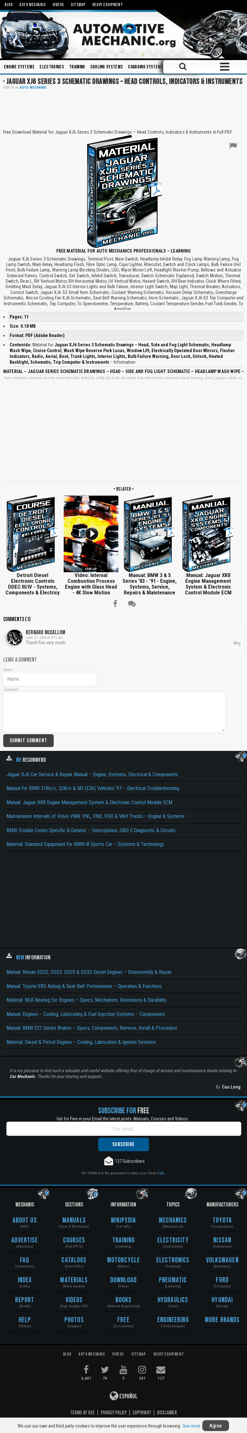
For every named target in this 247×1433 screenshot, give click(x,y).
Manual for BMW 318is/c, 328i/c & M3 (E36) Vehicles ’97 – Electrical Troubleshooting (92, 788)
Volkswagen (222, 1260)
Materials (74, 1280)
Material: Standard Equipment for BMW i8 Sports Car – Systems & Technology (85, 844)
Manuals (74, 1220)
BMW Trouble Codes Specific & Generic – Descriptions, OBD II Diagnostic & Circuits (91, 830)
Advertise (24, 1240)
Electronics (52, 67)
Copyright (142, 1413)
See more (191, 1426)
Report (24, 1300)
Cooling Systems (106, 67)
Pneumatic (173, 1280)
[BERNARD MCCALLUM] (15, 637)
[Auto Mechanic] (123, 34)
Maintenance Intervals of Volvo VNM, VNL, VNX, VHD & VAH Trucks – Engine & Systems (95, 816)
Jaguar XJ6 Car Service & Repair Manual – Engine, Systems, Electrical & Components (92, 774)
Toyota (222, 1220)
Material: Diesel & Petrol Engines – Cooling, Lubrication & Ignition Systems (81, 1042)
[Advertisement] (123, 108)
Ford (222, 1280)
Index (25, 1280)
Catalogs (74, 1260)
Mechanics (173, 1220)
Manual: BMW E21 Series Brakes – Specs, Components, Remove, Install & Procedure (91, 1028)
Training (77, 67)
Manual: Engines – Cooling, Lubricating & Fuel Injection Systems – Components (85, 1014)
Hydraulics (173, 1300)
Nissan (222, 1240)
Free (123, 1320)
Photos (74, 1320)
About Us (25, 1220)
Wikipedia (123, 1220)
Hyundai (222, 1300)
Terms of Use (82, 1413)
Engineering (173, 1320)
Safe (160, 1173)
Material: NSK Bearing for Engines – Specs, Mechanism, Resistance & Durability (86, 1000)
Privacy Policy (114, 1413)
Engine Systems (19, 67)
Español (128, 1396)
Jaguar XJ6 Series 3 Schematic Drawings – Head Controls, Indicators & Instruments (124, 81)
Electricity (173, 1240)
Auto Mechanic (33, 87)
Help (25, 1320)
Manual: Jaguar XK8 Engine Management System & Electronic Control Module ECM (89, 802)
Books (123, 1300)
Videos (74, 1300)
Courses (74, 1240)
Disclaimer (167, 1413)
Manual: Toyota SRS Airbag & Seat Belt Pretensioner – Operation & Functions (84, 986)
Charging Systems (145, 67)
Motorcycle (123, 1260)
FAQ (24, 1260)
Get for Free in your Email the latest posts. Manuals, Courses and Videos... (124, 1118)
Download (123, 1280)
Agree (215, 1425)
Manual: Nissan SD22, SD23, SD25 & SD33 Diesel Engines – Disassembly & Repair (89, 972)
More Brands (222, 1320)
